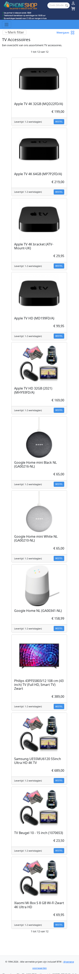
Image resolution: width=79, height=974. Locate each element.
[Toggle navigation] (6, 24)
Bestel (59, 121)
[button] (74, 32)
